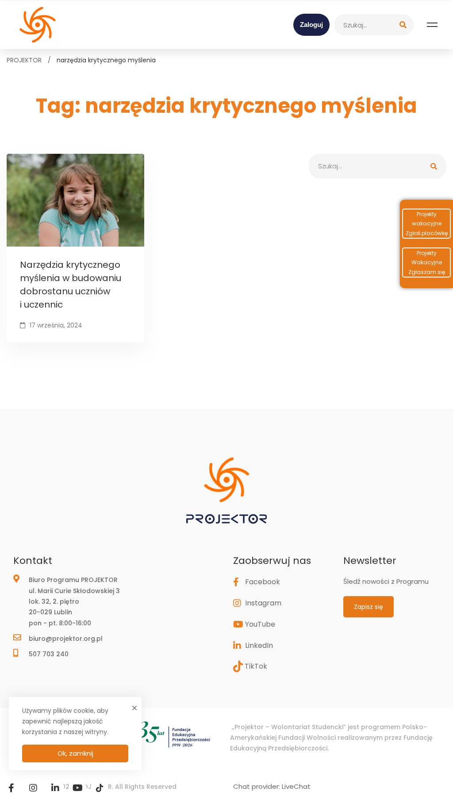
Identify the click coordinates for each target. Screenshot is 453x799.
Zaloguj (311, 24)
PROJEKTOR (24, 60)
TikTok (256, 666)
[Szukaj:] (374, 24)
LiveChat (296, 786)
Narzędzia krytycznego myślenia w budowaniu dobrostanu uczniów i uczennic (70, 285)
